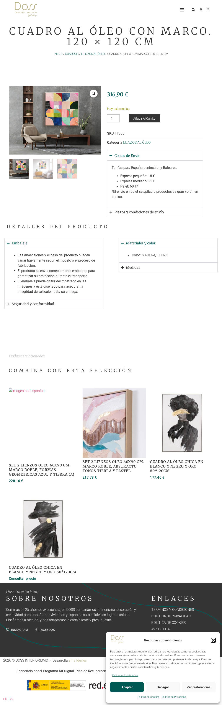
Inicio (58, 54)
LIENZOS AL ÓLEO (93, 54)
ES (10, 699)
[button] (213, 640)
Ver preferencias (199, 687)
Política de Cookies (148, 696)
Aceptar (127, 687)
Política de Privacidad (174, 696)
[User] (200, 9)
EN (5, 699)
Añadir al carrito (144, 118)
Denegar (163, 687)
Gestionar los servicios (125, 675)
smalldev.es (78, 660)
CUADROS (71, 54)
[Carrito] (208, 9)
